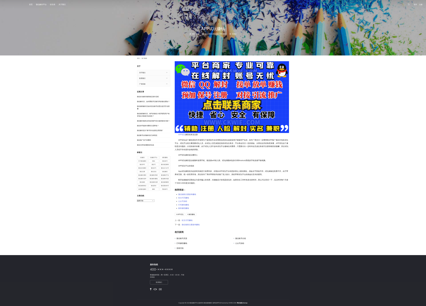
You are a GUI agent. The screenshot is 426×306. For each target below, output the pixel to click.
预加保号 (165, 189)
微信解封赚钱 (154, 178)
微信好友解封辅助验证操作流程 (148, 96)
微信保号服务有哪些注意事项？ (148, 126)
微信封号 (153, 168)
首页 (31, 4)
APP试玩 (181, 134)
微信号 (154, 164)
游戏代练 (180, 248)
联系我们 (142, 78)
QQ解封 (142, 157)
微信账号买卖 (182, 238)
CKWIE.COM (232, 303)
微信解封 (165, 171)
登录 (415, 4)
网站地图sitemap (242, 303)
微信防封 (153, 185)
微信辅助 (142, 182)
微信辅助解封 (165, 182)
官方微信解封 (142, 161)
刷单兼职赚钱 (183, 208)
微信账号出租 (240, 238)
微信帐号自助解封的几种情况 (147, 135)
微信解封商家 (154, 175)
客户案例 (195, 34)
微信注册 (142, 171)
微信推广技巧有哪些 (144, 140)
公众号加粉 (182, 201)
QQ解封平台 (153, 157)
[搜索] (409, 4)
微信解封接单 (142, 178)
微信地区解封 (165, 164)
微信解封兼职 (142, 175)
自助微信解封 (142, 189)
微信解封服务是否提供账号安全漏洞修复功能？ (153, 121)
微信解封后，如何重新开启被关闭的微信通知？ (153, 101)
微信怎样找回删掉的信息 (145, 145)
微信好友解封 (142, 168)
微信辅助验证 (142, 185)
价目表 (52, 4)
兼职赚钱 (192, 214)
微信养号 (142, 164)
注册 (420, 4)
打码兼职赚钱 (183, 205)
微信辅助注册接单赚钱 (187, 194)
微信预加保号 (165, 185)
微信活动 (153, 171)
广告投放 (142, 84)
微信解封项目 (165, 178)
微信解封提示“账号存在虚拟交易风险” (150, 130)
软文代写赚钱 (183, 198)
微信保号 (165, 161)
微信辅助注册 (154, 182)
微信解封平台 (41, 4)
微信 (153, 161)
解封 (153, 189)
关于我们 (62, 4)
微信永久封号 (165, 168)
